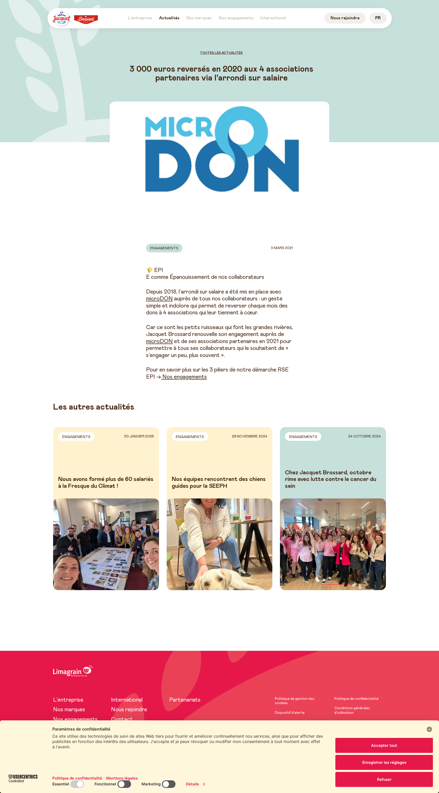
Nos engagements (184, 377)
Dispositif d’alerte (290, 713)
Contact (122, 719)
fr (378, 18)
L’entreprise (68, 700)
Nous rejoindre (129, 710)
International (127, 700)
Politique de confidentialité (356, 699)
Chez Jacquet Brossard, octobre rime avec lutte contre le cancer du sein (330, 479)
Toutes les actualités (221, 52)
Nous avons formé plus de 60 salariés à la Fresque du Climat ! (105, 483)
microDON (159, 299)
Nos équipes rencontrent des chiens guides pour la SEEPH (219, 483)
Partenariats (184, 700)
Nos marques (69, 710)
